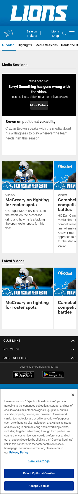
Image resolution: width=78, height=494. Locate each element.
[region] (39, 441)
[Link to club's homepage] (8, 31)
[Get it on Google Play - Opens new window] (53, 376)
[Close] (73, 395)
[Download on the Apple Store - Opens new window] (23, 375)
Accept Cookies (39, 485)
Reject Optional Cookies (39, 473)
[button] (39, 105)
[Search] (64, 33)
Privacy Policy (18, 452)
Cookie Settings (39, 461)
